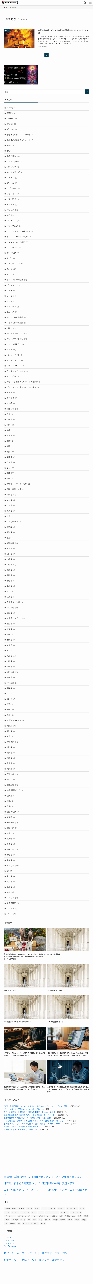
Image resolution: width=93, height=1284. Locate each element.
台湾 (79, 1216)
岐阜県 (11, 570)
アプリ (82, 1208)
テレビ (11, 296)
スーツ (11, 269)
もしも (44, 1208)
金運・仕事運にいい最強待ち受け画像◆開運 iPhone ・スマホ (29, 1112)
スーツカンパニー (52, 1212)
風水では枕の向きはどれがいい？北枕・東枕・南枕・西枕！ (28, 1118)
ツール (11, 290)
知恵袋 (11, 726)
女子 (10, 516)
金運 (10, 833)
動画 (10, 452)
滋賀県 (11, 677)
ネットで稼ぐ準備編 (16, 317)
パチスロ (12, 328)
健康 (10, 430)
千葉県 (11, 462)
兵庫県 (11, 435)
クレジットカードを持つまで (20, 231)
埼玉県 (11, 495)
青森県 (11, 855)
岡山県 (11, 575)
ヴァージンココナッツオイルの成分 (23, 387)
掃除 (10, 634)
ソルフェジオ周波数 (17, 280)
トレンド (12, 301)
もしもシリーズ (15, 172)
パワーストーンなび (17, 333)
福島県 (11, 758)
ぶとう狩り (13, 167)
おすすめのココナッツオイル (20, 140)
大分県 (11, 500)
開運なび (12, 849)
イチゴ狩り (13, 199)
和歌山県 (12, 473)
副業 (10, 441)
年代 (10, 591)
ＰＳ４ (43, 1223)
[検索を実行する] (87, 91)
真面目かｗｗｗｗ (15, 720)
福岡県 (11, 753)
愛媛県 (11, 624)
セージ (11, 274)
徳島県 (11, 613)
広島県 (11, 597)
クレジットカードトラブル (19, 237)
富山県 (11, 548)
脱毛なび (12, 785)
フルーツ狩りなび (15, 344)
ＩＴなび (12, 898)
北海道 (11, 457)
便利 (10, 425)
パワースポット (10, 1216)
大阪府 (11, 505)
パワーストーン (76, 1212)
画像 (10, 710)
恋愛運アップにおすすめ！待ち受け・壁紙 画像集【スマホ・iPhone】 (33, 1124)
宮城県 (11, 527)
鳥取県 (11, 887)
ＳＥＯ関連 (13, 903)
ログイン (7, 1237)
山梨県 (11, 565)
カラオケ (12, 215)
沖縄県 (11, 667)
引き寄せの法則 (15, 602)
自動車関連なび (15, 790)
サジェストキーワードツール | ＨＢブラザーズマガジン (36, 1253)
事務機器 (12, 398)
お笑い (11, 145)
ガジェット (13, 221)
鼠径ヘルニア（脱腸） (30, 1223)
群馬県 (62, 1220)
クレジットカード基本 (17, 242)
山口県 (11, 554)
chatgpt (12, 118)
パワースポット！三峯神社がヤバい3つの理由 (22, 1109)
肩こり (11, 779)
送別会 (84, 1220)
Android (7, 1208)
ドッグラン (13, 307)
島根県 (11, 586)
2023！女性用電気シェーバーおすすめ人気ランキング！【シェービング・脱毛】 (37, 1106)
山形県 (11, 559)
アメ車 (7, 1212)
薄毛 (10, 801)
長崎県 (11, 839)
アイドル (12, 183)
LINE (14, 1208)
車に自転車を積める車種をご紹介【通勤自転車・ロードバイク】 (30, 1115)
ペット (11, 350)
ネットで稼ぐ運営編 (16, 323)
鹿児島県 (12, 892)
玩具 (10, 704)
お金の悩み (13, 156)
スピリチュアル (15, 264)
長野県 (11, 844)
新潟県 (11, 640)
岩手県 (11, 581)
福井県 (11, 747)
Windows (12, 129)
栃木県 (11, 661)
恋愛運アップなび (16, 618)
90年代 (11, 113)
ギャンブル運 (14, 226)
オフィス (12, 210)
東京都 (11, 656)
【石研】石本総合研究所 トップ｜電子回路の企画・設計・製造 (39, 1183)
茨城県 (11, 796)
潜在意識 (12, 683)
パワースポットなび (17, 339)
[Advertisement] (46, 1150)
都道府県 (12, 828)
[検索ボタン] (85, 2)
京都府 (11, 403)
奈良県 (11, 511)
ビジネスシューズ (23, 1216)
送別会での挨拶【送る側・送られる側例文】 (22, 1127)
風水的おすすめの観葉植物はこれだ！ (19, 1129)
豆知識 (11, 817)
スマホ (34, 1212)
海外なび (12, 672)
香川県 (11, 876)
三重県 (11, 392)
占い (10, 468)
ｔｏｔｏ (12, 908)
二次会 (54, 1216)
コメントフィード (11, 1243)
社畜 (10, 736)
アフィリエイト (72, 1208)
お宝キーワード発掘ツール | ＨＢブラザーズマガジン (34, 1259)
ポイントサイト (14, 355)
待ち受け (12, 607)
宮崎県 (11, 532)
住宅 (10, 414)
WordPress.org (10, 1246)
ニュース (12, 312)
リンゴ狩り (13, 376)
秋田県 (11, 763)
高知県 (11, 882)
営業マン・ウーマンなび (18, 484)
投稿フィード (9, 1240)
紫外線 (11, 769)
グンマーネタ (14, 247)
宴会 (10, 538)
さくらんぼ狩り (14, 161)
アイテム (12, 178)
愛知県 (11, 629)
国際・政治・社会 (15, 489)
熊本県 (11, 688)
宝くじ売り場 (14, 522)
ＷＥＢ (11, 914)
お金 (10, 151)
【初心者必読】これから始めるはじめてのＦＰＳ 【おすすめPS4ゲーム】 (34, 1121)
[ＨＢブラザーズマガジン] (10, 2)
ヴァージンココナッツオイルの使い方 (23, 382)
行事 (10, 806)
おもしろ (29, 1208)
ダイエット (13, 285)
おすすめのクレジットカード (20, 135)
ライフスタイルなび (17, 371)
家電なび (12, 543)
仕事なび (12, 409)
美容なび (12, 774)
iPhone (11, 124)
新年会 (22, 1220)
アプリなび (13, 188)
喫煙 (10, 479)
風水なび (12, 865)
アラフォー (13, 194)
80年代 (11, 108)
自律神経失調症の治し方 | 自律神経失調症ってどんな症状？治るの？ (43, 1176)
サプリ (11, 258)
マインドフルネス (15, 366)
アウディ (61, 1208)
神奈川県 (12, 742)
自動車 (69, 1220)
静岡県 (11, 860)
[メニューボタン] (90, 2)
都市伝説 (12, 822)
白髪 (10, 715)
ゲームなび (13, 253)
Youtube (21, 1208)
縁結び (55, 1220)
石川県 (11, 731)
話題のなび (13, 812)
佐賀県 (11, 419)
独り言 (11, 699)
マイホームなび (15, 360)
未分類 (11, 645)
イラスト (12, 204)
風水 (18, 1223)
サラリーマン (24, 1212)
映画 (29, 1220)
